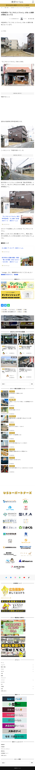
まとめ (2, 671)
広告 (2, 688)
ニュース (3, 664)
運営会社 (3, 751)
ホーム (2, 662)
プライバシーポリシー (5, 749)
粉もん (20, 311)
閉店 (25, 311)
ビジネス (3, 682)
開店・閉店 (32, 18)
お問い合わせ (4, 691)
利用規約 (3, 746)
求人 (2, 684)
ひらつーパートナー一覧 (6, 597)
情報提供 (3, 744)
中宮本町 (19, 309)
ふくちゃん (12, 309)
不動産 (2, 686)
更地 (25, 309)
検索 (32, 384)
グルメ (2, 669)
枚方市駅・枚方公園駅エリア (9, 311)
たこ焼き (5, 309)
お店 (2, 673)
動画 (2, 675)
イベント (3, 680)
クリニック (3, 677)
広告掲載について (4, 753)
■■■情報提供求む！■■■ (9, 274)
